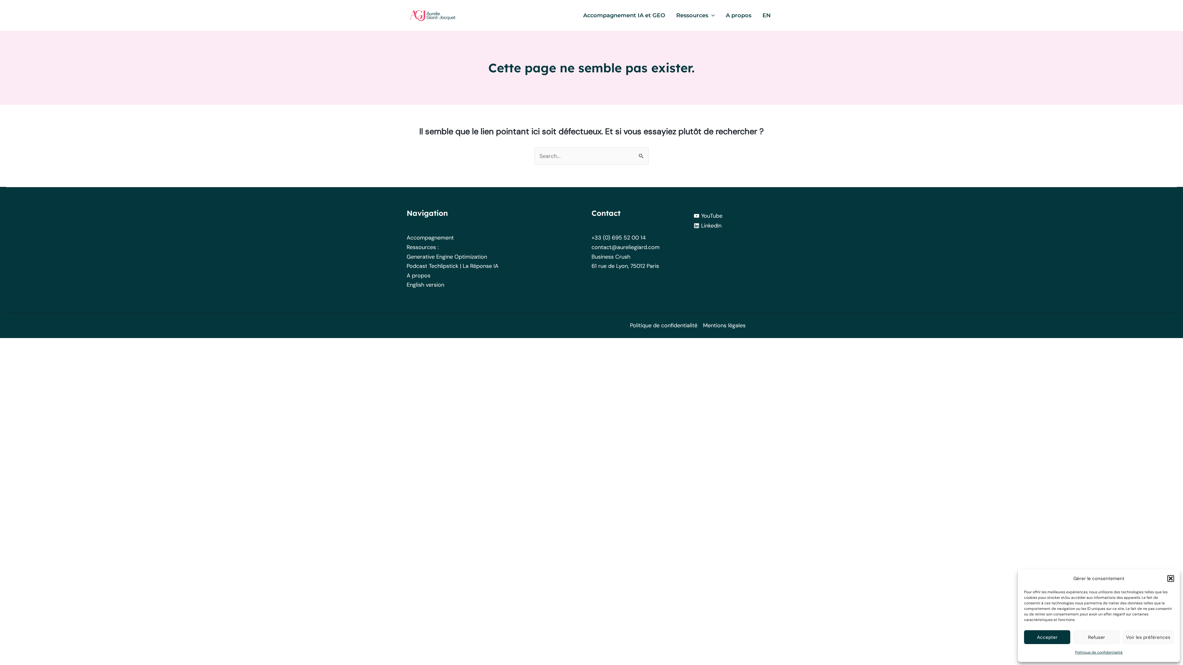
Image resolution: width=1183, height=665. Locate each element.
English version (425, 284)
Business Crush (611, 256)
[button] (1171, 578)
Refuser (1096, 637)
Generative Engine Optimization (447, 256)
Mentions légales (724, 325)
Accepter (1047, 637)
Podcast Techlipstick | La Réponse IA (452, 266)
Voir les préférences (1148, 637)
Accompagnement (430, 237)
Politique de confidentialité (1099, 652)
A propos (418, 275)
